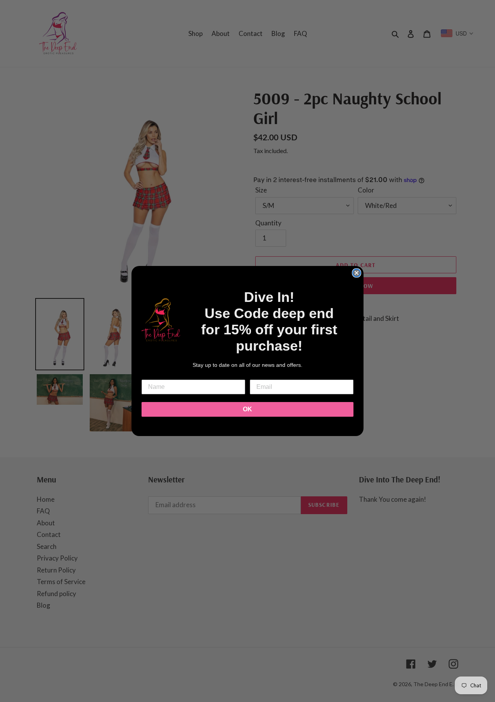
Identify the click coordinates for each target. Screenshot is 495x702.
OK (247, 409)
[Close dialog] (356, 273)
